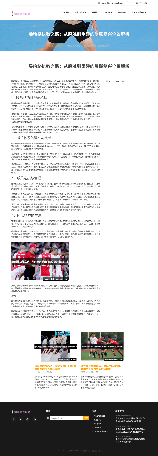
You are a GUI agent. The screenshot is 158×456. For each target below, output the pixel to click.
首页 (51, 46)
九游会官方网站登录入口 (90, 451)
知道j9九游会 (99, 416)
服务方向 (97, 427)
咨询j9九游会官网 (101, 431)
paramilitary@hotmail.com (112, 3)
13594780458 (141, 3)
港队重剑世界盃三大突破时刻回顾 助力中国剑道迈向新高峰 (55, 368)
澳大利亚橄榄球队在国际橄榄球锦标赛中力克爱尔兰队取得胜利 (101, 368)
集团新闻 (97, 423)
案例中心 (60, 46)
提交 (86, 418)
